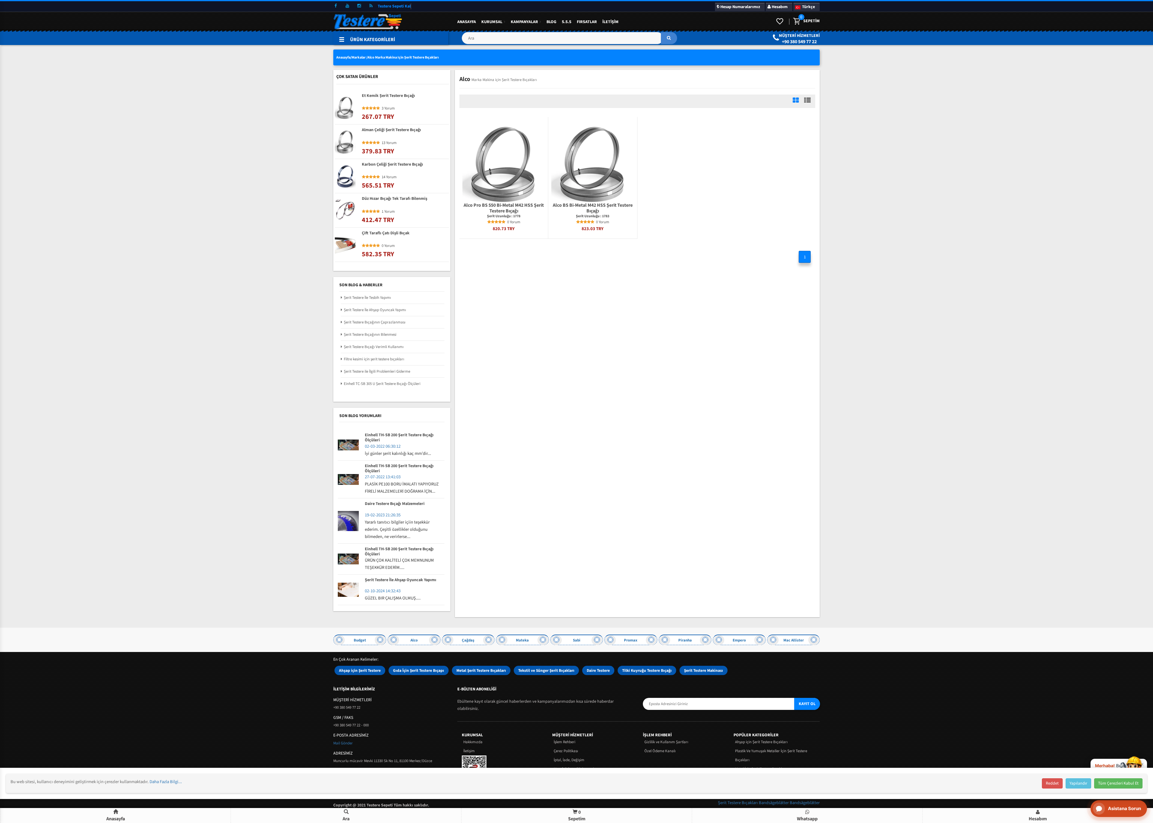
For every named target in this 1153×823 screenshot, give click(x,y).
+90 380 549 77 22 (799, 41)
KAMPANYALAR (524, 22)
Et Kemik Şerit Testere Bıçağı (388, 96)
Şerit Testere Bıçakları (738, 803)
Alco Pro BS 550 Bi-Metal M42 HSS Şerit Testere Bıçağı (504, 208)
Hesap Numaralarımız (739, 7)
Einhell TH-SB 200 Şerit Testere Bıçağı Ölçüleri (399, 438)
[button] (569, 40)
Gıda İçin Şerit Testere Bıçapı (418, 670)
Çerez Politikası (566, 751)
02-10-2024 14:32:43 (383, 591)
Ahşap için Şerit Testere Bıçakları (761, 742)
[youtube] (347, 6)
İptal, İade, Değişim (569, 760)
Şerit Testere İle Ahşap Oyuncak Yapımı (375, 310)
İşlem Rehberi (564, 742)
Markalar (359, 57)
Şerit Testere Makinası (703, 670)
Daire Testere (598, 670)
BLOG (551, 22)
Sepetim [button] (577, 815)
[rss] (371, 6)
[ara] (669, 38)
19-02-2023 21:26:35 (383, 515)
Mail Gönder (343, 743)
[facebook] (335, 6)
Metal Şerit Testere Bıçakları (481, 670)
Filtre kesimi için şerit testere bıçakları (374, 359)
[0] (796, 21)
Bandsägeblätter (774, 803)
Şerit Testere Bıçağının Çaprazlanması (374, 322)
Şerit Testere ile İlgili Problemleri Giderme (377, 371)
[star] (489, 222)
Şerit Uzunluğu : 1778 (503, 216)
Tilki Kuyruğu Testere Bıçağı (647, 670)
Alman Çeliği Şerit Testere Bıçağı (391, 130)
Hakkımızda (473, 742)
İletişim (610, 22)
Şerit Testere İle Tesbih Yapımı (367, 297)
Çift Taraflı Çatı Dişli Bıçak (386, 233)
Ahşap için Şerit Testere (360, 670)
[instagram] (359, 6)
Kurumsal (491, 22)
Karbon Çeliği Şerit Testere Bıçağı (392, 164)
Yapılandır (1078, 783)
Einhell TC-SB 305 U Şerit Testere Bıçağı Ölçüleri (382, 383)
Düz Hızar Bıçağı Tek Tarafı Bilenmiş (394, 199)
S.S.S (566, 22)
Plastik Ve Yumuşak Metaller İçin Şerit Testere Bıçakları (771, 755)
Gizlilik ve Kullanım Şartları (666, 742)
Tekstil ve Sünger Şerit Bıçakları (546, 670)
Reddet (1052, 783)
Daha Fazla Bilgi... (166, 782)
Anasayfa (466, 22)
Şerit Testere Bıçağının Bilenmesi (370, 334)
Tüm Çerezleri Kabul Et (1118, 783)
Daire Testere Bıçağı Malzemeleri (395, 504)
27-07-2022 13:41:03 (383, 477)
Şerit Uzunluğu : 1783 (592, 216)
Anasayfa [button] (115, 818)
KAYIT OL (807, 704)
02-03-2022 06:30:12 (383, 446)
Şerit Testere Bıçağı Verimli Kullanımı (374, 347)
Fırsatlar (587, 22)
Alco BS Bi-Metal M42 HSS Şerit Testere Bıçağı (593, 208)
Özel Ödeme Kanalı (660, 751)
